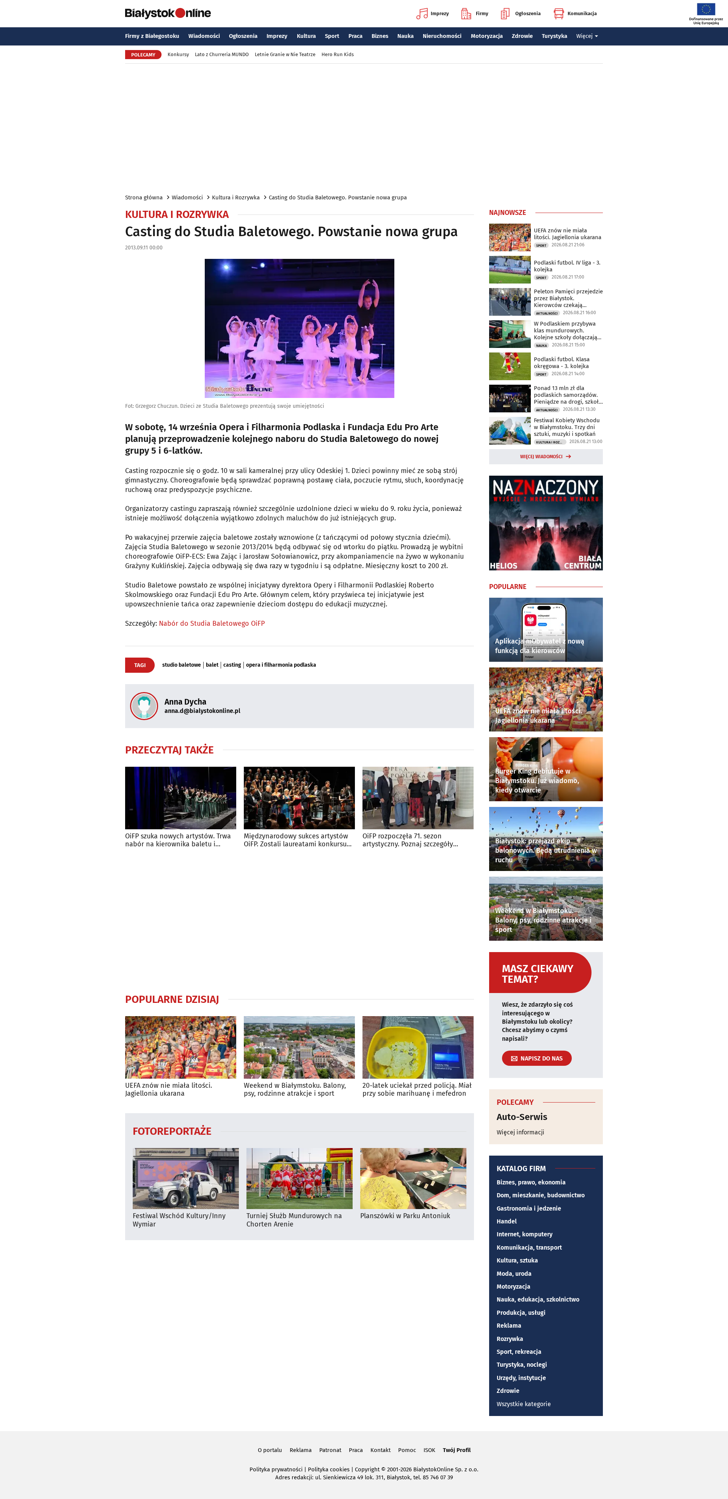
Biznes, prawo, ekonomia (531, 1182)
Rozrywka (510, 1338)
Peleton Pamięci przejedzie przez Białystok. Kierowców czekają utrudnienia (568, 298)
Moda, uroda (514, 1273)
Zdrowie (522, 36)
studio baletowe (181, 665)
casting (232, 665)
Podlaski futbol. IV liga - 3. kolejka (567, 266)
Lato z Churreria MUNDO (222, 54)
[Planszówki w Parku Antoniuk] (413, 1178)
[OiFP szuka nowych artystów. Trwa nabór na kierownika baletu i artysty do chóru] (180, 798)
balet (212, 665)
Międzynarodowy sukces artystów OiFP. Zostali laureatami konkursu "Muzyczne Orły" (296, 840)
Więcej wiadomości (541, 456)
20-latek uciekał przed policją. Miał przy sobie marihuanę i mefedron (417, 1090)
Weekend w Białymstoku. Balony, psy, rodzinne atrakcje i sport (295, 1090)
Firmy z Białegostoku (152, 36)
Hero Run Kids (338, 54)
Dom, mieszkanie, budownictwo (541, 1195)
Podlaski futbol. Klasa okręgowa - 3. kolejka (562, 363)
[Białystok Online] (168, 13)
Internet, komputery (524, 1234)
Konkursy (178, 54)
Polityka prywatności (276, 1469)
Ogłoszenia (528, 13)
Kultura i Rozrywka (236, 197)
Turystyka (554, 36)
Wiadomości (204, 36)
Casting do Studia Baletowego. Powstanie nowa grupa (338, 197)
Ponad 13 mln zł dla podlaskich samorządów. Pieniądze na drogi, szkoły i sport (567, 395)
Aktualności (547, 313)
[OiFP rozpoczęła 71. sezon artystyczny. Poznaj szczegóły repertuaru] (418, 798)
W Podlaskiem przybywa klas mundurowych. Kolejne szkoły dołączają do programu (565, 330)
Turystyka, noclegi (522, 1364)
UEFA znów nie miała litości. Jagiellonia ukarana (168, 1090)
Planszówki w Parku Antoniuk (405, 1216)
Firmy (482, 13)
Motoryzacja (487, 36)
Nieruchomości (442, 36)
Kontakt (380, 1450)
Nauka (405, 36)
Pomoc (407, 1450)
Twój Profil (457, 1450)
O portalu (270, 1450)
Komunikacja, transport (529, 1247)
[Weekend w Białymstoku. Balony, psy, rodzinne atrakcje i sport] (299, 1047)
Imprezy (440, 13)
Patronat (330, 1450)
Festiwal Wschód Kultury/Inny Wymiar (179, 1220)
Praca (355, 36)
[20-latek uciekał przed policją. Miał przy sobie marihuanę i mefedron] (418, 1047)
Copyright (367, 1469)
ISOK (429, 1450)
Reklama (509, 1325)
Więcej (584, 36)
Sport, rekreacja (519, 1351)
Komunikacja (582, 13)
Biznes (380, 36)
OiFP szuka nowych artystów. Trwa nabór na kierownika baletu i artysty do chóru (178, 840)
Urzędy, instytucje (521, 1378)
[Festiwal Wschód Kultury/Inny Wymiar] (186, 1178)
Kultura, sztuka (517, 1260)
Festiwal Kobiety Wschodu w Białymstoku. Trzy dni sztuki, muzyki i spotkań (567, 427)
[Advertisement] (364, 128)
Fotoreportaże (172, 1131)
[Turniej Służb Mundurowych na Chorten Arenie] (299, 1178)
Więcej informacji (520, 1132)
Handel (507, 1221)
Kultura (306, 36)
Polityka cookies (329, 1469)
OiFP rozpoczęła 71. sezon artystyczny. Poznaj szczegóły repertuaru (407, 840)
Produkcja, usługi (521, 1312)
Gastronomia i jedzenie (529, 1208)
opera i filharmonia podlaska (281, 665)
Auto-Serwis (522, 1117)
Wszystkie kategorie (524, 1404)
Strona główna (144, 197)
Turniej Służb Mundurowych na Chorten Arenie (294, 1220)
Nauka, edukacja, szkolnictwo (538, 1299)
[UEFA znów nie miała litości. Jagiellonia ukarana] (180, 1047)
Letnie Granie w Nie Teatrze (285, 54)
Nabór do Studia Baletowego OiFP (212, 623)
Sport (332, 36)
